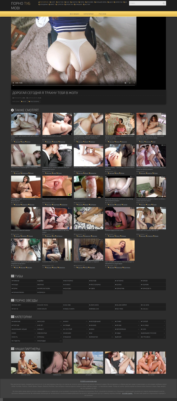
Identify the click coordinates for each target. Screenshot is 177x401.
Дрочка (30, 236)
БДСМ (111, 2)
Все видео (74, 14)
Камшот (92, 141)
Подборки (93, 204)
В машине (78, 4)
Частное (61, 2)
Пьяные (123, 236)
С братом (60, 4)
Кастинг (87, 4)
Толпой (125, 204)
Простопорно (34, 101)
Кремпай (118, 204)
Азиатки (75, 2)
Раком (154, 204)
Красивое (90, 2)
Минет (52, 4)
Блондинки (44, 4)
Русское (102, 14)
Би (126, 2)
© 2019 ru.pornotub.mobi (88, 381)
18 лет (53, 2)
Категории (88, 14)
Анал (67, 2)
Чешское (62, 141)
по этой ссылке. (127, 393)
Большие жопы (101, 2)
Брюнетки (69, 4)
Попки (82, 2)
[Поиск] (163, 3)
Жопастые (119, 2)
